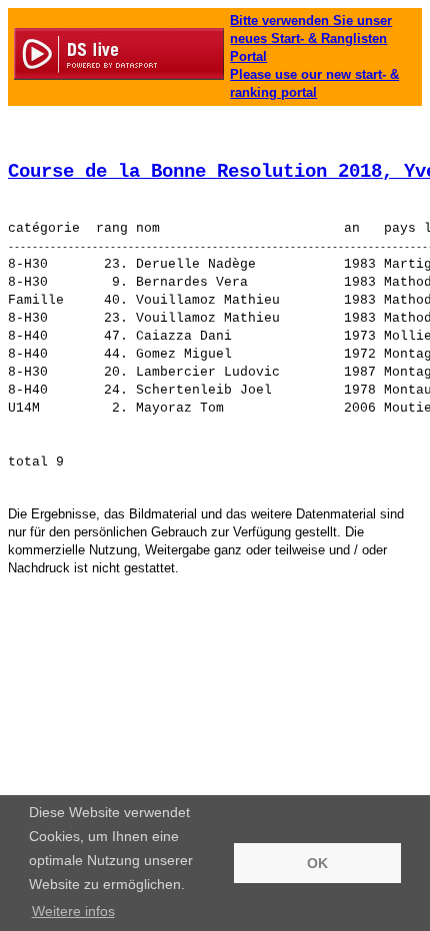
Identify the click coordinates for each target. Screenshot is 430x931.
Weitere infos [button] (73, 911)
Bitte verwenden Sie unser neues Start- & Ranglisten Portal (311, 38)
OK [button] (317, 863)
